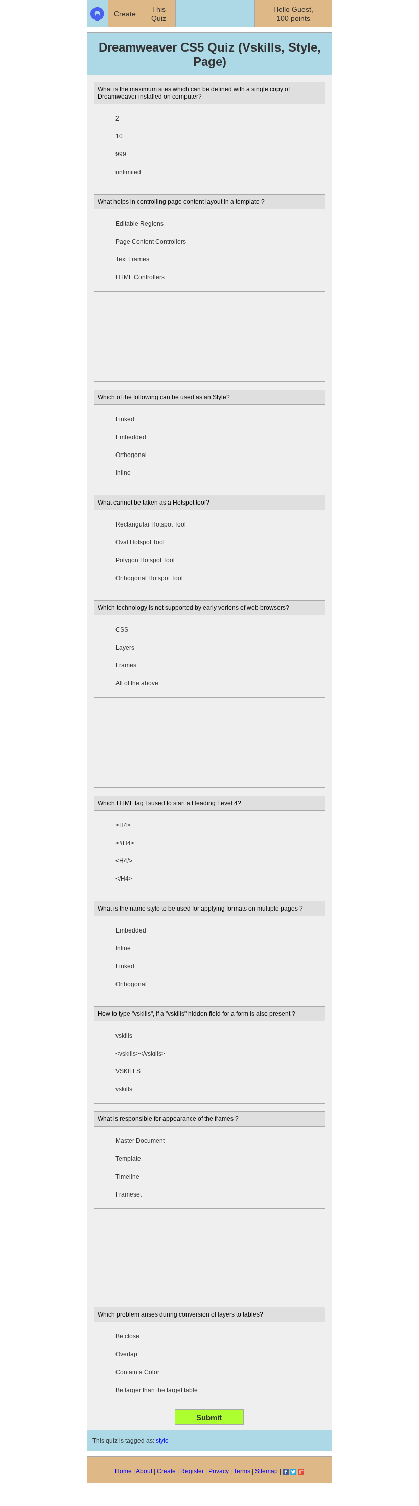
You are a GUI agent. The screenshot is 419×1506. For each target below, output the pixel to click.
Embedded (130, 437)
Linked (124, 419)
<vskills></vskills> (140, 1053)
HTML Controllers (140, 277)
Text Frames (132, 259)
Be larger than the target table (156, 1390)
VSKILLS (128, 1071)
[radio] (104, 118)
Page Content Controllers (150, 241)
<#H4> (124, 843)
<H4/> (123, 861)
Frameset (128, 1194)
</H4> (123, 878)
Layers (124, 647)
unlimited (128, 172)
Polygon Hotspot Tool (145, 560)
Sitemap (266, 1471)
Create (166, 1471)
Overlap (126, 1354)
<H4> (123, 825)
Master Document (140, 1140)
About (144, 1471)
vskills (123, 1035)
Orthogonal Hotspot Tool (149, 578)
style (162, 1440)
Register (192, 1471)
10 (119, 136)
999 (120, 154)
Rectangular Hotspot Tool (150, 524)
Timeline (127, 1176)
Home (123, 1471)
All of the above (136, 683)
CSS (121, 629)
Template (128, 1158)
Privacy (218, 1471)
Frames (125, 665)
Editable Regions (139, 223)
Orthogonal (131, 455)
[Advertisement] (209, 339)
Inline (123, 472)
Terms (242, 1471)
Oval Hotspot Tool (140, 542)
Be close (127, 1336)
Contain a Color (137, 1372)
